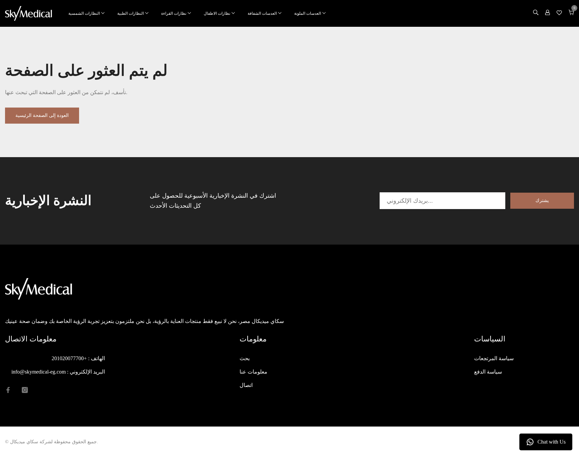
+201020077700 (69, 358)
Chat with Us (551, 442)
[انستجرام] (25, 390)
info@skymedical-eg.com (38, 372)
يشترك (542, 200)
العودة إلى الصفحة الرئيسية (42, 115)
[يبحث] (535, 13)
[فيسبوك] (8, 390)
